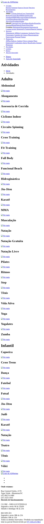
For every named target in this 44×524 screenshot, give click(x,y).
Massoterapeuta (33, 35)
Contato (8, 49)
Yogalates (16, 21)
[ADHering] (9, 2)
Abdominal (16, 27)
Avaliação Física (33, 33)
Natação (28, 17)
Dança (27, 23)
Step (20, 19)
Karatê (11, 17)
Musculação (21, 17)
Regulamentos (10, 10)
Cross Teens (21, 23)
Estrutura (14, 8)
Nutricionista (10, 37)
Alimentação (10, 33)
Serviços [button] (8, 31)
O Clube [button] (8, 6)
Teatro (24, 25)
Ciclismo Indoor (16, 13)
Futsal (36, 23)
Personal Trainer (20, 37)
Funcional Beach (15, 15)
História (8, 8)
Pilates (11, 19)
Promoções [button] (9, 39)
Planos (8, 51)
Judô (10, 25)
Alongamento (24, 27)
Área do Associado (12, 53)
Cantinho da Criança (21, 35)
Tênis (23, 19)
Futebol (31, 23)
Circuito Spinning (17, 29)
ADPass (8, 41)
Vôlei (31, 25)
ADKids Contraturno (21, 33)
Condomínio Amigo (20, 43)
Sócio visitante (28, 41)
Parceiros (32, 8)
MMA (15, 17)
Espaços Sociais (23, 8)
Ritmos (16, 19)
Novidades (9, 47)
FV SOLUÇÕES (34, 522)
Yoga (11, 21)
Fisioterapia (10, 35)
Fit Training (27, 29)
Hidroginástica (26, 15)
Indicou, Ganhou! (17, 41)
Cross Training (26, 13)
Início (8, 71)
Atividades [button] (9, 11)
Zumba (21, 21)
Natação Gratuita (36, 29)
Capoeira (14, 23)
